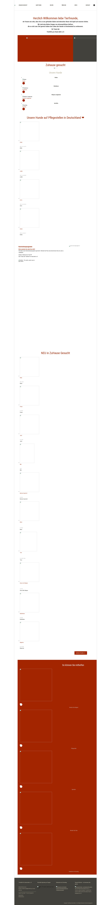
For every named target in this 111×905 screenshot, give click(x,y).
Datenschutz (21, 896)
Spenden (22, 784)
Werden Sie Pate (23, 825)
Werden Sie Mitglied (24, 702)
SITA (21, 200)
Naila (21, 377)
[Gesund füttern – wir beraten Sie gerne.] (83, 887)
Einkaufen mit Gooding (25, 866)
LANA (21, 171)
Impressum (21, 895)
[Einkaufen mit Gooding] (61, 887)
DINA (21, 142)
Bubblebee (22, 613)
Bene (21, 522)
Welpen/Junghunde (56, 94)
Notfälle (56, 103)
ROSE (21, 229)
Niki (20, 464)
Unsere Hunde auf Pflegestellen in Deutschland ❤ (55, 117)
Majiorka (22, 642)
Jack (21, 435)
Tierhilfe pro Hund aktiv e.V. (72, 903)
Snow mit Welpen (24, 583)
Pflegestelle (23, 743)
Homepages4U (89, 903)
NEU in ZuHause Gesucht (55, 353)
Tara (21, 552)
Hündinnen (56, 86)
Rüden (56, 77)
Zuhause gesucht (55, 65)
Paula (21, 406)
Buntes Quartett (23, 493)
